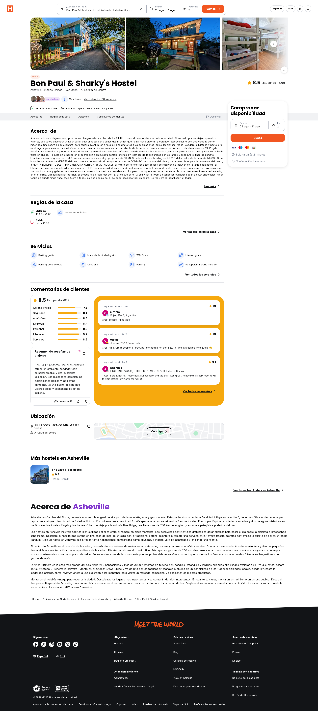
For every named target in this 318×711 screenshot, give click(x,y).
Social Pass (179, 643)
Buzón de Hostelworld (245, 695)
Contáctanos (121, 677)
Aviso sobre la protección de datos (53, 704)
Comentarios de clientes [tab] (110, 116)
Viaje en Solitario (182, 677)
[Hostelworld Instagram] (51, 644)
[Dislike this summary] (86, 401)
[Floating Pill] (273, 44)
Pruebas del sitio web (155, 704)
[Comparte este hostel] (284, 69)
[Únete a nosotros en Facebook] (35, 644)
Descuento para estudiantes (189, 686)
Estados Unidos (52, 90)
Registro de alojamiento (245, 677)
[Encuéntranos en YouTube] (59, 644)
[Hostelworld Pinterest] (67, 644)
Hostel (35, 76)
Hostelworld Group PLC (245, 643)
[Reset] (141, 9)
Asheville (35, 90)
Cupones (121, 704)
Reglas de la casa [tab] (60, 116)
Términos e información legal (95, 704)
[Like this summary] (78, 401)
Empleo (236, 660)
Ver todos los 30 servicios (100, 99)
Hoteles (118, 652)
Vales (135, 704)
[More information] (84, 354)
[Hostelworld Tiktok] (75, 644)
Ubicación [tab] (83, 116)
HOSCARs (178, 669)
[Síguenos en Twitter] (43, 644)
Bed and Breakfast (124, 660)
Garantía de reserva (184, 660)
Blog (175, 652)
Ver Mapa (72, 90)
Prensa (236, 652)
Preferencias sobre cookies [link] (209, 704)
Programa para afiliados (245, 686)
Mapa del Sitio (181, 704)
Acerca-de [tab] (36, 116)
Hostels (118, 643)
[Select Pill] (300, 8)
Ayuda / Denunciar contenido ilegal (134, 686)
